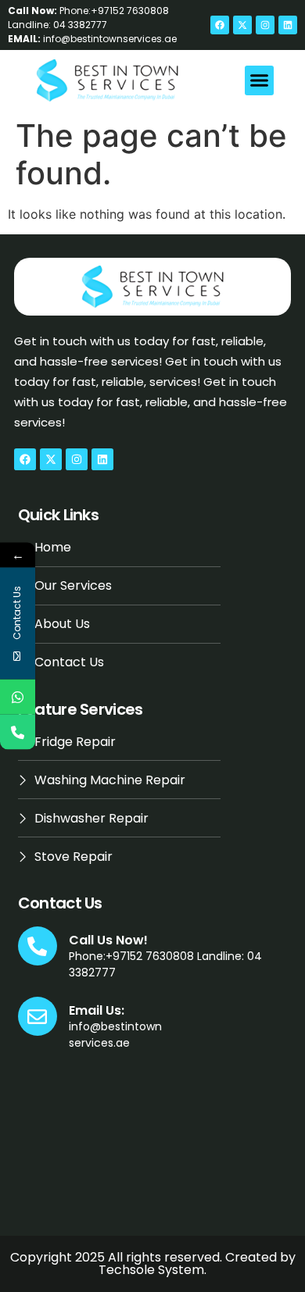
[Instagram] (265, 25)
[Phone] (17, 732)
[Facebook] (219, 25)
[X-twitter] (242, 25)
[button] (259, 80)
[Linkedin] (287, 25)
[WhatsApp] (17, 697)
